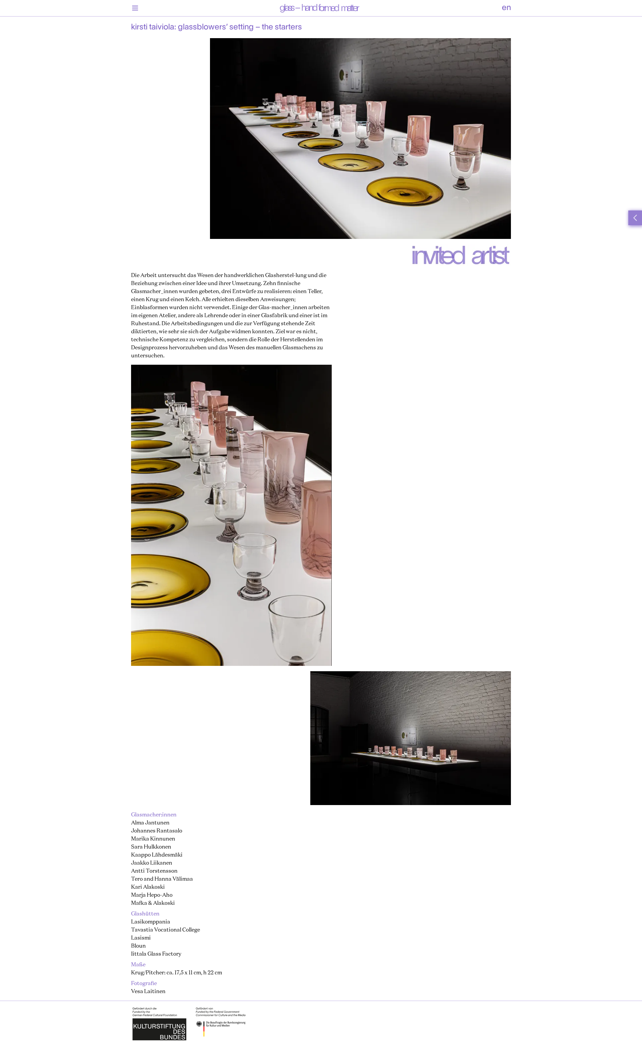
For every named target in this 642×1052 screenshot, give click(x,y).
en (506, 8)
